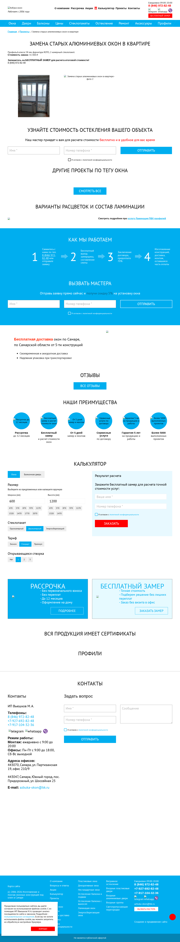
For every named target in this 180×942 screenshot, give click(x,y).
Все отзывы (90, 386)
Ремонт (124, 23)
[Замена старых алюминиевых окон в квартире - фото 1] (34, 97)
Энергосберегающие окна (89, 914)
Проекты (121, 8)
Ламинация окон (86, 908)
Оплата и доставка (59, 915)
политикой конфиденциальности (97, 160)
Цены (59, 23)
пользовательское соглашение (19, 916)
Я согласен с (92, 160)
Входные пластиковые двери (118, 890)
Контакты (134, 8)
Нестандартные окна (89, 889)
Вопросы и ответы (59, 885)
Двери (26, 23)
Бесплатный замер (160, 15)
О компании (62, 8)
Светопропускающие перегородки (117, 908)
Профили (164, 23)
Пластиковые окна (87, 881)
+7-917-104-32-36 (21, 725)
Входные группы (114, 902)
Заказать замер (151, 611)
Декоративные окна (88, 885)
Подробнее (67, 611)
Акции (89, 8)
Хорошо (43, 929)
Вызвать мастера (146, 909)
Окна (12, 23)
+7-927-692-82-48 (21, 721)
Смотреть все (90, 191)
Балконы (43, 23)
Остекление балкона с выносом (90, 902)
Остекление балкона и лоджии (90, 895)
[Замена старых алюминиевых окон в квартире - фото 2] (90, 78)
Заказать (111, 523)
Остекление (104, 23)
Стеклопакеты (79, 23)
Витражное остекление (112, 883)
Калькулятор (105, 8)
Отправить (146, 150)
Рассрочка (77, 8)
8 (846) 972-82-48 (159, 5)
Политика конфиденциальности (61, 925)
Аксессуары (143, 23)
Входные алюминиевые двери (117, 897)
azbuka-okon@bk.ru (34, 787)
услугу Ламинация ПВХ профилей (147, 218)
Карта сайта (14, 886)
